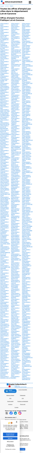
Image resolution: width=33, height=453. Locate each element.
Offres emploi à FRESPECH (4, 358)
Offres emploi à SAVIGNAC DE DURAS (26, 274)
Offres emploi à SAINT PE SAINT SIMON (26, 159)
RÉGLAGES (10, 441)
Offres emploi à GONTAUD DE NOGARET (4, 373)
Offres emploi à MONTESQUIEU (15, 275)
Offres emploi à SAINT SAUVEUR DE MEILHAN (26, 194)
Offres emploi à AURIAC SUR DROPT (4, 80)
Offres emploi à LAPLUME (15, 119)
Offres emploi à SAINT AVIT (26, 52)
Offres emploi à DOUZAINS (4, 294)
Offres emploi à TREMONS (26, 337)
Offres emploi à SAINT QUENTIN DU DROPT (26, 176)
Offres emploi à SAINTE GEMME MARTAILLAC (26, 235)
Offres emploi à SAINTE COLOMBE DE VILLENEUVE (27, 226)
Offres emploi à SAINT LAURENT (26, 105)
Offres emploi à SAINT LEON (26, 111)
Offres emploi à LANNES (15, 110)
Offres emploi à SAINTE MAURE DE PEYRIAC (27, 246)
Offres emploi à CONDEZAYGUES (5, 247)
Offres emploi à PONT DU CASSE (15, 343)
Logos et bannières (22, 389)
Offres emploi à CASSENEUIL (4, 174)
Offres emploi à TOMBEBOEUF (26, 321)
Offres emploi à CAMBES (4, 168)
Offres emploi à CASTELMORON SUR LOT (4, 190)
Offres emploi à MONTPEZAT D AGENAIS (15, 290)
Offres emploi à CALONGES (4, 165)
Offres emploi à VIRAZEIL (26, 375)
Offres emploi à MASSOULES (15, 197)
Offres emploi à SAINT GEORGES (26, 87)
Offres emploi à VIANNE (26, 350)
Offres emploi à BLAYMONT (4, 117)
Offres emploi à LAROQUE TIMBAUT (15, 123)
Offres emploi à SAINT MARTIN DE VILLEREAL (27, 124)
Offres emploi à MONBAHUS (15, 224)
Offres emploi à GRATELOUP (15, 24)
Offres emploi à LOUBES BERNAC (16, 170)
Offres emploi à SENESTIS (26, 288)
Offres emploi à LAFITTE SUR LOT (16, 89)
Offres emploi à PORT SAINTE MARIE (15, 347)
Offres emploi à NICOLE (15, 308)
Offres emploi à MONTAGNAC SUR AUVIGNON (16, 255)
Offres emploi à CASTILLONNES (4, 202)
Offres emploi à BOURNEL (4, 139)
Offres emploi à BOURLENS (4, 136)
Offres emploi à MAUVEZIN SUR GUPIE (15, 201)
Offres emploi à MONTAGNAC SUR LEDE (16, 260)
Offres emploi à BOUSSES (4, 145)
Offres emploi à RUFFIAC (26, 38)
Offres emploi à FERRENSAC (4, 330)
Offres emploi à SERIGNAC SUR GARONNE (26, 296)
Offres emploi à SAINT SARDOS (26, 190)
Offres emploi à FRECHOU (4, 352)
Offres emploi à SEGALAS (26, 282)
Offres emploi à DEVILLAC (4, 282)
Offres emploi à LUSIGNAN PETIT (16, 175)
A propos (10, 404)
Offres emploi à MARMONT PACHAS (15, 188)
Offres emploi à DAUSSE (4, 279)
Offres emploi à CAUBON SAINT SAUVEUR (4, 209)
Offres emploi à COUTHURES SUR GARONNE (5, 267)
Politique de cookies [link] (10, 449)
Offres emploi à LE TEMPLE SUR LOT (16, 152)
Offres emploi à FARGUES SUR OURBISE (4, 321)
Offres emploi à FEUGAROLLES (4, 333)
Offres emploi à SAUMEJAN (26, 256)
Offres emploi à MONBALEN (15, 227)
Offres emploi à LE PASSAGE (16, 149)
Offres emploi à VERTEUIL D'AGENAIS (26, 347)
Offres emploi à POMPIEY (15, 337)
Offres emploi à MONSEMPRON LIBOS (15, 251)
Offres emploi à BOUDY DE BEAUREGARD (4, 127)
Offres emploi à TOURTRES (26, 334)
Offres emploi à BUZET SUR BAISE (5, 157)
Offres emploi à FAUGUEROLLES (4, 324)
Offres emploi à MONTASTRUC (15, 263)
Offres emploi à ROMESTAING (26, 30)
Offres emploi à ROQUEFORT (26, 33)
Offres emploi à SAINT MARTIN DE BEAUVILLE (27, 120)
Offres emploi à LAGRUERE (15, 98)
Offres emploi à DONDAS (4, 288)
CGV (23, 398)
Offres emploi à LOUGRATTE (15, 173)
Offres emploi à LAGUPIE (15, 101)
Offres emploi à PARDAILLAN (15, 317)
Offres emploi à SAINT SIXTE (26, 200)
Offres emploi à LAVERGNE (15, 140)
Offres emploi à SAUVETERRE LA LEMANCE (26, 265)
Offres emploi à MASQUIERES (15, 192)
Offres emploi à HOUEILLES (15, 44)
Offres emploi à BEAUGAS (4, 95)
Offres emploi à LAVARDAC (15, 138)
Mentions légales (10, 395)
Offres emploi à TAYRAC (26, 311)
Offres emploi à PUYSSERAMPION (16, 371)
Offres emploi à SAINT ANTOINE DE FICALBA (27, 42)
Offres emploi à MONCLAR (15, 232)
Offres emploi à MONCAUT (15, 229)
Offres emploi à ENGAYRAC (4, 302)
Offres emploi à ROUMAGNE (26, 35)
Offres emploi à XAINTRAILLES (26, 378)
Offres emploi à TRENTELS (26, 340)
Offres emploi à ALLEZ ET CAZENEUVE (4, 44)
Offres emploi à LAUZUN (15, 135)
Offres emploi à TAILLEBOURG (26, 308)
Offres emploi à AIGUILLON (4, 35)
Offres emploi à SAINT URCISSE (26, 208)
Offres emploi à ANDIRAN (4, 53)
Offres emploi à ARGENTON (4, 65)
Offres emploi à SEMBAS (26, 285)
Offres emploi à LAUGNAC (15, 129)
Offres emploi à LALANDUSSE (15, 104)
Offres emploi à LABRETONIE (15, 75)
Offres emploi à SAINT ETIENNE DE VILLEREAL (27, 74)
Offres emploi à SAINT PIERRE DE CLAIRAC (27, 168)
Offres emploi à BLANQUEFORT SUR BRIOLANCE (4, 114)
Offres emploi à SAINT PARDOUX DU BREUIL (26, 144)
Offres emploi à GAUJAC (4, 367)
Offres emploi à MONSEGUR (15, 247)
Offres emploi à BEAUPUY (4, 98)
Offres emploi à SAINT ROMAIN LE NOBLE (27, 184)
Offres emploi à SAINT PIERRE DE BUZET (27, 163)
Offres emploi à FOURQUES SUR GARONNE (4, 346)
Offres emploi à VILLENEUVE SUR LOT (27, 366)
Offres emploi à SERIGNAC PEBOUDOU (26, 292)
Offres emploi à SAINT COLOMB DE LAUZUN (27, 66)
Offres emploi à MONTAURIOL (15, 266)
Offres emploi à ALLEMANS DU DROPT (4, 39)
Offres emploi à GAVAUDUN (4, 369)
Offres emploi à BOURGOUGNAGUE (5, 133)
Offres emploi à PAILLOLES (15, 314)
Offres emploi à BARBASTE (4, 89)
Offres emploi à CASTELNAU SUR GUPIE (5, 194)
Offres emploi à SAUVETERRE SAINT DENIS (26, 270)
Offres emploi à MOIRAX (15, 221)
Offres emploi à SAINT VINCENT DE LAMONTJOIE (27, 211)
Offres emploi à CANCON (4, 171)
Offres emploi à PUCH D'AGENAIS (16, 359)
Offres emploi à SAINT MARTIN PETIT (26, 128)
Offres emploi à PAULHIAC (15, 323)
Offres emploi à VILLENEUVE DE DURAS (26, 362)
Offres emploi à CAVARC (4, 222)
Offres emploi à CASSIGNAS (4, 177)
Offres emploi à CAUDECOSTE (4, 212)
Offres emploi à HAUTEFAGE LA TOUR (15, 38)
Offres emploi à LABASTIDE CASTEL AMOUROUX (15, 71)
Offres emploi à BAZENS (4, 92)
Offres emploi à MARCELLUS (15, 181)
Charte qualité (10, 401)
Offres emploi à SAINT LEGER (26, 108)
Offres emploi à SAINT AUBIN (26, 49)
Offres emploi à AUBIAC (4, 73)
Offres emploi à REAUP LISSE (26, 24)
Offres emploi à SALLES (26, 250)
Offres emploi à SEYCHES (26, 299)
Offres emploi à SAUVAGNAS (26, 262)
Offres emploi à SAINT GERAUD (26, 89)
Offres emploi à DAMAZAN (4, 276)
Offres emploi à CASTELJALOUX (4, 183)
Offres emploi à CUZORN (4, 273)
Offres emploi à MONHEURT (15, 244)
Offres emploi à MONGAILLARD (15, 241)
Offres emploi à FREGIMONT (4, 355)
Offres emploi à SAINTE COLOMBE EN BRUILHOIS (27, 230)
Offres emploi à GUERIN (15, 34)
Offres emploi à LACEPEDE (15, 84)
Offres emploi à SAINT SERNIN (26, 197)
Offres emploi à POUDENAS (15, 350)
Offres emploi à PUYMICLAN (15, 365)
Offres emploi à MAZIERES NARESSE (15, 206)
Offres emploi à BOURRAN (4, 142)
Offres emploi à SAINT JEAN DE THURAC (26, 102)
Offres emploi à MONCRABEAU (15, 235)
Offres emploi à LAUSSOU (15, 132)
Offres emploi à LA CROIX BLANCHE (16, 50)
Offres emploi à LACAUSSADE (15, 81)
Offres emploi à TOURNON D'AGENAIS (26, 331)
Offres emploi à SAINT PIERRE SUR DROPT (27, 172)
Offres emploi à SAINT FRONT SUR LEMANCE (27, 83)
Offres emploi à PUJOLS (15, 362)
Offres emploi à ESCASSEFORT (4, 305)
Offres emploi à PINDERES (15, 332)
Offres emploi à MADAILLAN (15, 178)
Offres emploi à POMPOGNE (15, 340)
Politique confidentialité (22, 401)
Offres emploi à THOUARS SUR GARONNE (26, 318)
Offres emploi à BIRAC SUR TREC (5, 110)
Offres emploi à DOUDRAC (4, 291)
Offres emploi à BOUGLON (4, 130)
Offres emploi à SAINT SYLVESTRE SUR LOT (27, 204)
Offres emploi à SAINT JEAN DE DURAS (26, 98)
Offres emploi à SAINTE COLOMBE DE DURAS (27, 222)
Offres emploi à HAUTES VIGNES (15, 41)
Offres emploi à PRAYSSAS (15, 356)
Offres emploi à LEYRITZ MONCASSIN (15, 163)
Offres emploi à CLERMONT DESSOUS (4, 232)
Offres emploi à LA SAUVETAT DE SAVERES (16, 57)
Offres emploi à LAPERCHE (15, 116)
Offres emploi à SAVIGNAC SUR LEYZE (26, 279)
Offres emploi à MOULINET (15, 299)
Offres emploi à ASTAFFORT (4, 70)
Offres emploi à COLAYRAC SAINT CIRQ (5, 244)
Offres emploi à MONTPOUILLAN (15, 294)
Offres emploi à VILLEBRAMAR (26, 353)
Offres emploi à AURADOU (4, 76)
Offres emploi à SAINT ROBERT (26, 180)
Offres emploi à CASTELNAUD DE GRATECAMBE (5, 198)
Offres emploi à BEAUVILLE (4, 101)
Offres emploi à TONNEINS (26, 324)
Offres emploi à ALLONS (4, 47)
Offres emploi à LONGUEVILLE (15, 167)
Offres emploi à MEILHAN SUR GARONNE (15, 210)
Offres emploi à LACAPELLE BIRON (16, 78)
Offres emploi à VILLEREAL (26, 369)
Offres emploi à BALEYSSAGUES (4, 87)
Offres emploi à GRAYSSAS (15, 27)
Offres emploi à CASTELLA (4, 186)
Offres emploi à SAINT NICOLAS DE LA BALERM (27, 140)
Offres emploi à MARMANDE (15, 184)
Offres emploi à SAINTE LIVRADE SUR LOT (26, 239)
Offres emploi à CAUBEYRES (4, 205)
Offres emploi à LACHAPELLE (15, 87)
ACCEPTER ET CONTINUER (10, 434)
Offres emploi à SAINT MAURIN (26, 136)
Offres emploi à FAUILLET (4, 327)
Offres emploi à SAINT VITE (26, 215)
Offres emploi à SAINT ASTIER (26, 46)
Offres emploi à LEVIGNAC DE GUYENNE (15, 159)
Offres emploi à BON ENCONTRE (4, 123)
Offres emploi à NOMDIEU (15, 311)
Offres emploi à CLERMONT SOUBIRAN (4, 236)
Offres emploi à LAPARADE (15, 113)
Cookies (16, 407)
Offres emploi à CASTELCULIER (4, 180)
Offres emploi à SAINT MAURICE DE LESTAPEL (26, 133)
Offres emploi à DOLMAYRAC (4, 285)
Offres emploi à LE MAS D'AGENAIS (16, 146)
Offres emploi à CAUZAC (4, 219)
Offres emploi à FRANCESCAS (4, 349)
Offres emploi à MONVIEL (15, 297)
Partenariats (22, 395)
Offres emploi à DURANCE (4, 297)
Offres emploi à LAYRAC (15, 143)
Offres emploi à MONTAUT (15, 269)
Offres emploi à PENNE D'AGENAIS (16, 326)
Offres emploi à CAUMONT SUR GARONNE (4, 216)
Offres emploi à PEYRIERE (15, 329)
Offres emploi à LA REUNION (16, 53)
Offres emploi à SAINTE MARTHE (26, 243)
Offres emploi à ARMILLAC (4, 68)
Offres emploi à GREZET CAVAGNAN (15, 31)
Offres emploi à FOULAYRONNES (5, 342)
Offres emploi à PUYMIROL (15, 368)
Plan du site (22, 404)
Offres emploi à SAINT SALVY (26, 187)
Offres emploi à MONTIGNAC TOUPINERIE (15, 286)
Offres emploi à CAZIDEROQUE (4, 225)
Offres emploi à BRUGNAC (4, 154)
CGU (10, 398)
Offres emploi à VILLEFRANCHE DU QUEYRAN (27, 357)
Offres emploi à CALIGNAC (4, 162)
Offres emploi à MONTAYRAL (15, 272)
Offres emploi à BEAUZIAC (4, 104)
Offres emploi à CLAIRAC (4, 228)
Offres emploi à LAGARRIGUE (15, 95)
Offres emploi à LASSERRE (15, 126)
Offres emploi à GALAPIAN (4, 364)
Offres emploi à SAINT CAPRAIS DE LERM (27, 61)
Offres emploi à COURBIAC (4, 260)
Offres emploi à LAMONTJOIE (15, 107)
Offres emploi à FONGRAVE (4, 339)
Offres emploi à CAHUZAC (4, 159)
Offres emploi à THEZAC (26, 314)
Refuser (10, 438)
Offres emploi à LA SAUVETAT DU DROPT (16, 61)
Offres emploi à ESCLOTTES (4, 308)
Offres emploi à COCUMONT (4, 240)
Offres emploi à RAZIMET (15, 377)
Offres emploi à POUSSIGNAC (15, 353)
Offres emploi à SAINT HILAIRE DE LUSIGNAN (27, 93)
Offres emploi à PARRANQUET (15, 320)
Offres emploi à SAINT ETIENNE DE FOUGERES (27, 70)
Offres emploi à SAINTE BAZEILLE (27, 218)
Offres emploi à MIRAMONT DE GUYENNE (15, 217)
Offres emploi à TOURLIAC (26, 327)
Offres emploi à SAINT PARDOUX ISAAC (26, 149)
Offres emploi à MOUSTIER (15, 302)
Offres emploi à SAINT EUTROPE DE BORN (26, 79)
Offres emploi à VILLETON (26, 372)
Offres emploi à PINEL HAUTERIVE (16, 334)
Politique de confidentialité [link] (10, 445)
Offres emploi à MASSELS (15, 194)
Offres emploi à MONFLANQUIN (15, 238)
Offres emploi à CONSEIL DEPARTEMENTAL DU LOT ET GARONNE (5, 252)
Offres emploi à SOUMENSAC (26, 305)
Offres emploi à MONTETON (15, 278)
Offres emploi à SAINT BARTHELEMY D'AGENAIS (26, 56)
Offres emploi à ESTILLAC (4, 314)
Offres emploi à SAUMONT (26, 259)
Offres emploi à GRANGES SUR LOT (5, 377)
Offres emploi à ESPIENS (4, 311)
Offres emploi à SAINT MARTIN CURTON (26, 115)
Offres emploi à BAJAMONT (4, 84)
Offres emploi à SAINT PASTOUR (26, 152)
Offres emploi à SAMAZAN (26, 253)
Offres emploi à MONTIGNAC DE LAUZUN (15, 281)
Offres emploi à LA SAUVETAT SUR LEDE (16, 66)
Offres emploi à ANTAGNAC (4, 56)
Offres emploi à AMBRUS (4, 50)
